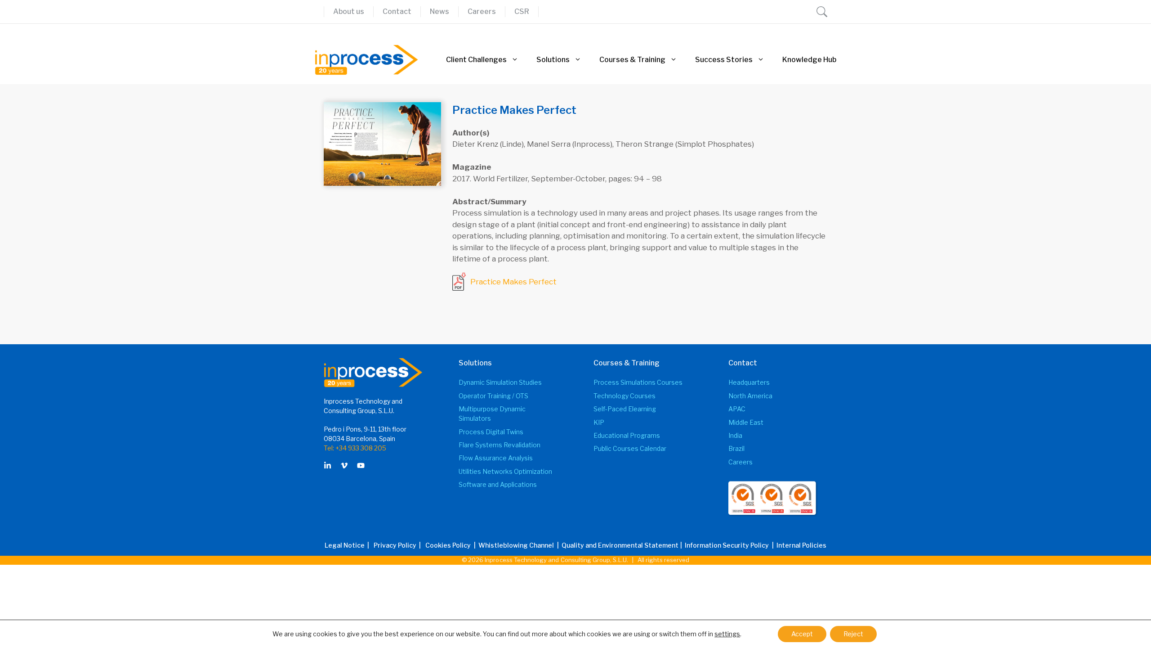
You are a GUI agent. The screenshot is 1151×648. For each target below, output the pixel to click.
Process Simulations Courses (638, 382)
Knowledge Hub (809, 59)
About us (348, 11)
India (735, 435)
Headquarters (749, 382)
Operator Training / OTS (493, 396)
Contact (397, 11)
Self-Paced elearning (624, 409)
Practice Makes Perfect (513, 281)
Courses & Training (632, 59)
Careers (482, 11)
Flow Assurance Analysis (496, 458)
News (439, 11)
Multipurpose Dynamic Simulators (492, 413)
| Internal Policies (798, 545)
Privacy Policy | (399, 545)
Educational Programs (626, 435)
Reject (853, 634)
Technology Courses (624, 396)
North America (750, 396)
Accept (802, 634)
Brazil (736, 448)
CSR (521, 11)
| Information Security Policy (724, 545)
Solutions (553, 59)
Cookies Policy (448, 545)
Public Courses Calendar (629, 448)
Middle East (745, 422)
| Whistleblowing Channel (513, 545)
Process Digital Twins (491, 432)
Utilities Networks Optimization (505, 471)
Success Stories (724, 59)
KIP (598, 422)
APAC (736, 409)
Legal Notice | (348, 545)
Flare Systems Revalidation (499, 445)
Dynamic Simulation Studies (500, 382)
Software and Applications (498, 484)
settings (727, 634)
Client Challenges (476, 59)
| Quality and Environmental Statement (617, 545)
